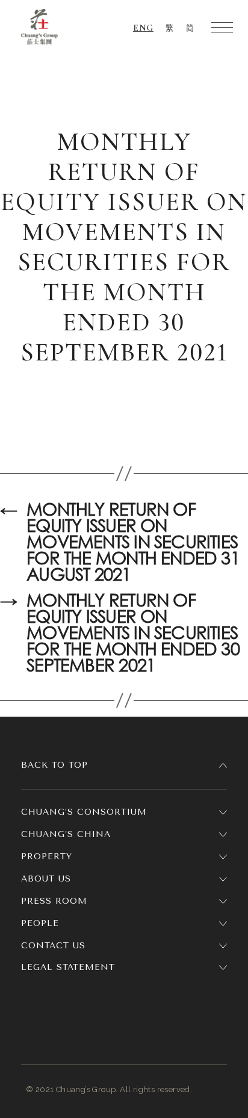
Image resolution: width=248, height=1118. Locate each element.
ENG (143, 27)
